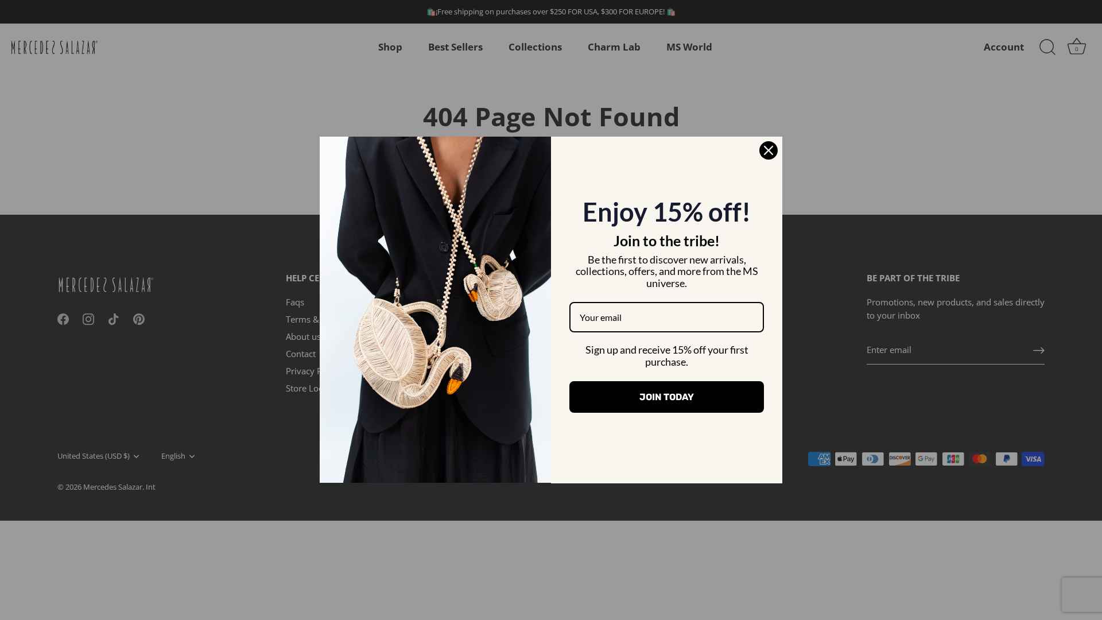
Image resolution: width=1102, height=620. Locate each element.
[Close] (768, 150)
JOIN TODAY (666, 397)
